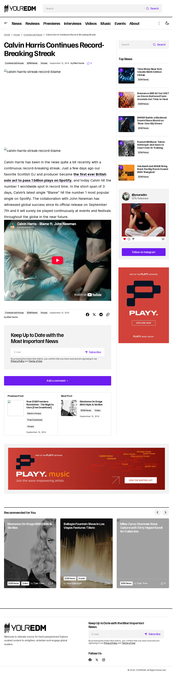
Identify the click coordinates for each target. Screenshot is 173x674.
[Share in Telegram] (101, 314)
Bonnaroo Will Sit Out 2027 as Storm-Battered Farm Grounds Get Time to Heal (153, 96)
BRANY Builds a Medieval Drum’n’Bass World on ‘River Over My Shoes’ (152, 120)
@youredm (139, 194)
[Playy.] (86, 469)
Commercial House (32, 34)
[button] (6, 23)
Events (82, 578)
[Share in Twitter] (94, 314)
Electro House (34, 413)
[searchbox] (94, 8)
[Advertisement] (143, 305)
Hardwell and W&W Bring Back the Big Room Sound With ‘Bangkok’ (152, 169)
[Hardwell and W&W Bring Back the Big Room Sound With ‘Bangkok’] (126, 173)
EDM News (32, 63)
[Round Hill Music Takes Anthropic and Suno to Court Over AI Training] (126, 148)
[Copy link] (107, 314)
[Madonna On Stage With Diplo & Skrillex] (84, 414)
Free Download (34, 420)
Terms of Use (35, 361)
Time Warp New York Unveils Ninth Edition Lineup (149, 71)
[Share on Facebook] (87, 314)
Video (98, 410)
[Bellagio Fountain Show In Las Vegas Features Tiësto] (86, 553)
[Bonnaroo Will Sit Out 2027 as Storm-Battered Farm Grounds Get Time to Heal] (126, 100)
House (17, 34)
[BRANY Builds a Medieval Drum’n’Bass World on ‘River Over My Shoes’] (126, 124)
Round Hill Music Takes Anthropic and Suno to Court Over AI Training (151, 144)
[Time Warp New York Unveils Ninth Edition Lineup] (126, 75)
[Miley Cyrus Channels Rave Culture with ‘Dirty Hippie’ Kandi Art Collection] (143, 553)
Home (7, 34)
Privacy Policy (17, 361)
